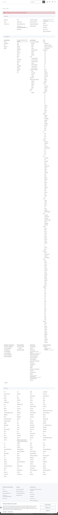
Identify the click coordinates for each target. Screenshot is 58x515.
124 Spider (46, 157)
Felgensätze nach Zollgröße (47, 349)
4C (44, 66)
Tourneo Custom (34, 61)
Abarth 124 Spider (47, 45)
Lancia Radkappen (7, 353)
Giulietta (46, 72)
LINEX (31, 442)
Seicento (46, 187)
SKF (17, 420)
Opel (44, 259)
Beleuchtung (32, 349)
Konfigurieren (47, 507)
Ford (31, 56)
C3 (44, 97)
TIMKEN (31, 463)
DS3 (45, 133)
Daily (32, 71)
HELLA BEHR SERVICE (21, 461)
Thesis (45, 241)
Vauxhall (18, 69)
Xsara (45, 112)
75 (44, 67)
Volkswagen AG (20, 404)
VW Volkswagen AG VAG (8, 412)
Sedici (45, 185)
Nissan (31, 398)
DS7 (45, 138)
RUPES (18, 410)
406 (45, 313)
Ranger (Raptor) (47, 211)
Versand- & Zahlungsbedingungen (21, 26)
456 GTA (45, 141)
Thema (45, 239)
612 (45, 149)
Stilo (45, 190)
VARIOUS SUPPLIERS (33, 455)
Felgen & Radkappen (34, 355)
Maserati (5, 46)
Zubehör (31, 380)
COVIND (5, 463)
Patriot (45, 221)
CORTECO (32, 414)
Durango (46, 123)
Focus (45, 205)
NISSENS (44, 457)
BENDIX (44, 465)
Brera (45, 69)
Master (32, 82)
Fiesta (45, 203)
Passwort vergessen (33, 19)
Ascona (45, 265)
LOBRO (18, 445)
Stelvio (45, 80)
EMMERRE (19, 416)
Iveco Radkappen (7, 351)
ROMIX (31, 449)
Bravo (45, 164)
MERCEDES (45, 461)
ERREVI (5, 423)
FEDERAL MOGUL (7, 420)
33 (44, 64)
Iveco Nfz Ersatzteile (34, 69)
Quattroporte (46, 257)
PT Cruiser (46, 85)
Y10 (45, 246)
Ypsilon (45, 247)
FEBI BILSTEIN (45, 418)
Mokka (45, 277)
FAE (4, 447)
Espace (45, 326)
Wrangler (46, 224)
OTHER (31, 447)
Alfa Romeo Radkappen (8, 346)
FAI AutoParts (19, 474)
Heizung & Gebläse (33, 357)
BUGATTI (44, 468)
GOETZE (44, 451)
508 (45, 319)
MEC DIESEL (32, 427)
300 (45, 84)
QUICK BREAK (32, 433)
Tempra (45, 192)
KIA (17, 57)
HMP (31, 472)
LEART (18, 427)
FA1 (4, 445)
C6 (44, 102)
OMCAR (44, 431)
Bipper (32, 45)
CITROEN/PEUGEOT (7, 449)
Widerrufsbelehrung (21, 23)
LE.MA (18, 425)
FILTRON (44, 420)
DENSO (18, 418)
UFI (43, 433)
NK (43, 453)
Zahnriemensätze (33, 378)
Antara (45, 262)
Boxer (32, 46)
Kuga (45, 208)
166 (45, 63)
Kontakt (44, 22)
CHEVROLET (45, 391)
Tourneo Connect (34, 58)
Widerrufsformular (33, 21)
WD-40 (18, 455)
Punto (45, 183)
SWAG (44, 472)
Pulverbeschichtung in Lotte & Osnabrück (48, 20)
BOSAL (5, 468)
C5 (44, 100)
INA (30, 439)
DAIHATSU (19, 49)
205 (45, 295)
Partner (32, 54)
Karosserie (32, 362)
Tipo (45, 193)
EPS (30, 418)
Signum (45, 280)
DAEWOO (19, 393)
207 (45, 298)
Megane (45, 334)
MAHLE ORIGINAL (46, 412)
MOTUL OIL (6, 474)
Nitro (45, 126)
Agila (45, 260)
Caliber (45, 116)
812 (45, 151)
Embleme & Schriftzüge (34, 354)
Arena (45, 263)
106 (45, 290)
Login (5, 21)
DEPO (5, 416)
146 (45, 53)
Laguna (45, 332)
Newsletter (45, 27)
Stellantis (31, 410)
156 (45, 58)
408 (45, 316)
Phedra (45, 237)
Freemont (46, 172)
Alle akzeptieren (48, 504)
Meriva (45, 275)
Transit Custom (34, 67)
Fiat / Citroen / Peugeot (34, 41)
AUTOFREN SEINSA (7, 418)
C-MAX (45, 201)
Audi (18, 42)
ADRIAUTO (19, 412)
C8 (44, 103)
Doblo (45, 170)
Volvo (18, 70)
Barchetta (46, 161)
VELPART (31, 437)
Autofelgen (45, 346)
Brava (45, 162)
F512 (45, 152)
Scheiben (31, 370)
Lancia (44, 226)
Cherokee (46, 214)
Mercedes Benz (46, 395)
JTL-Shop (52, 513)
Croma (45, 169)
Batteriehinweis (33, 25)
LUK (4, 427)
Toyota (18, 67)
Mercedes (32, 77)
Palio (45, 180)
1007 (45, 288)
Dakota (45, 121)
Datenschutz (10, 511)
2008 (45, 293)
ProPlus (31, 400)
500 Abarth (46, 43)
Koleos (45, 330)
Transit (32, 63)
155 (45, 56)
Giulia (45, 71)
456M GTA (46, 143)
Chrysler (44, 82)
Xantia (45, 110)
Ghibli (45, 252)
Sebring (45, 87)
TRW (44, 402)
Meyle (5, 398)
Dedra (45, 228)
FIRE (18, 423)
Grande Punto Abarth (48, 46)
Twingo (45, 340)
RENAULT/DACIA (46, 455)
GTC (45, 154)
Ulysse (45, 195)
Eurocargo (33, 72)
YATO (18, 468)
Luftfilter (31, 365)
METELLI (5, 461)
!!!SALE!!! (6, 382)
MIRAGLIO (45, 427)
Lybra (45, 234)
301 (45, 303)
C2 (44, 95)
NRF (4, 451)
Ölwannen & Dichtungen (34, 369)
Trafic (32, 85)
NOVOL (5, 476)
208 (45, 299)
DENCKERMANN (33, 453)
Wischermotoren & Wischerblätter (33, 376)
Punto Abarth (46, 48)
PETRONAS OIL (20, 465)
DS (43, 131)
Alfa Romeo (6, 43)
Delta (45, 229)
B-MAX (45, 200)
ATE (17, 391)
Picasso (45, 107)
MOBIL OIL (32, 429)
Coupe (45, 167)
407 (45, 314)
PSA (43, 408)
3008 (45, 301)
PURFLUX (5, 472)
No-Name (19, 408)
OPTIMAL (31, 459)
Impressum (5, 511)
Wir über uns (6, 23)
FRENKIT (18, 442)
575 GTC (45, 146)
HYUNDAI (45, 393)
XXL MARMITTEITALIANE (47, 437)
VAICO (44, 463)
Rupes (5, 48)
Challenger (46, 118)
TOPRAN (18, 447)
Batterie (31, 348)
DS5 (45, 136)
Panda (45, 182)
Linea (45, 175)
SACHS (5, 459)
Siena (45, 188)
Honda (18, 51)
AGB (18, 19)
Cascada (46, 268)
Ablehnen (48, 510)
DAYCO (44, 404)
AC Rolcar (32, 404)
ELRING (44, 439)
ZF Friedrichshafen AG (8, 465)
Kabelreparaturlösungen (34, 360)
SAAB (44, 400)
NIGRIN (18, 457)
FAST (5, 406)
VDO (18, 463)
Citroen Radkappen (7, 348)
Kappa (45, 232)
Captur (45, 322)
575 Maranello (47, 147)
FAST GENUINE (7, 429)
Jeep (44, 213)
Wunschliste (45, 25)
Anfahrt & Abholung (47, 31)
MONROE (45, 429)
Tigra (45, 281)
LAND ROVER (32, 395)
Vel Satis (46, 342)
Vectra (45, 283)
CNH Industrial (7, 393)
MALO (18, 429)
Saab (18, 64)
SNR (5, 433)
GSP (4, 455)
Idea (45, 174)
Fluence (45, 327)
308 (45, 308)
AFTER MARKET (33, 412)
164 (45, 61)
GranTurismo (46, 254)
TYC (43, 447)
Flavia (45, 231)
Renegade (46, 223)
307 (45, 306)
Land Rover (19, 59)
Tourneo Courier (34, 59)
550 (45, 144)
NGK (31, 431)
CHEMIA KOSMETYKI (47, 470)
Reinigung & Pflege (20, 349)
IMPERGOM (6, 425)
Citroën (44, 92)
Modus (45, 335)
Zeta (45, 249)
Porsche (18, 60)
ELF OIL (5, 439)
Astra (45, 267)
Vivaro (32, 87)
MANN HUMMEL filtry (47, 449)
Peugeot (44, 286)
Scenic (45, 337)
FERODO (31, 423)
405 (45, 311)
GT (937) (45, 74)
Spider (45, 79)
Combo (45, 270)
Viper (45, 129)
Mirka (18, 398)
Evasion (45, 105)
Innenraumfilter (33, 359)
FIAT (18, 431)
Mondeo (45, 210)
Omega (45, 278)
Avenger (45, 115)
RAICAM (44, 474)
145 (45, 51)
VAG (4, 404)
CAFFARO (31, 420)
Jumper (32, 51)
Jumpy (32, 53)
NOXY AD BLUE (33, 465)
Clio (45, 324)
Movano (32, 84)
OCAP (5, 431)
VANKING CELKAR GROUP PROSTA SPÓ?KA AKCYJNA (22, 440)
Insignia (45, 273)
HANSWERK (32, 425)
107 (45, 291)
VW (17, 72)
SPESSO (18, 433)
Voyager (45, 90)
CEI (4, 442)
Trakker (32, 76)
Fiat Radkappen (7, 349)
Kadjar (45, 329)
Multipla (46, 179)
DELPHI (44, 414)
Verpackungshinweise (34, 23)
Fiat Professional (34, 49)
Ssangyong (19, 65)
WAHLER (31, 474)
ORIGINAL (32, 461)
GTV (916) (46, 76)
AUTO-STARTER (33, 451)
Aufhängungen (33, 346)
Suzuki (18, 402)
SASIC (31, 445)
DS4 (45, 134)
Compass (46, 218)
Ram (45, 128)
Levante (45, 255)
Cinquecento (46, 165)
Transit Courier (34, 66)
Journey (45, 125)
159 (45, 59)
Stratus (45, 89)
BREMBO (5, 414)
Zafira (45, 285)
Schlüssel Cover (33, 372)
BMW (18, 44)
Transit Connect (34, 64)
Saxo (45, 108)
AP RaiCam (32, 416)
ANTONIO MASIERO (20, 451)
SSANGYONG (6, 402)
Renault (44, 321)
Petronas (20, 348)
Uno (45, 196)
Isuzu (18, 54)
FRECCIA (44, 423)
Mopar (5, 408)
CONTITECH (32, 468)
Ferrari (44, 139)
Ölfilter (31, 367)
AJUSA (18, 453)
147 (45, 54)
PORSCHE (19, 400)
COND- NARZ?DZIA (33, 470)
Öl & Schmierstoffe (20, 346)
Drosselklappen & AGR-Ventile (34, 352)
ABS (43, 442)
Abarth (5, 41)
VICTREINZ (19, 435)
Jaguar (18, 56)
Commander (46, 216)
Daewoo (18, 47)
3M (4, 391)
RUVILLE (18, 459)
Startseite (6, 19)
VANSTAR (31, 435)
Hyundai (18, 52)
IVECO (5, 395)
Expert (32, 48)
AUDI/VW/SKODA (20, 449)
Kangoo (32, 80)
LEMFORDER (6, 453)
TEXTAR (18, 472)
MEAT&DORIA (19, 470)
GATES (44, 459)
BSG (4, 470)
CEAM (44, 416)
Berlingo (32, 43)
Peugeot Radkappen (8, 356)
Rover (18, 62)
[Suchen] (43, 2)
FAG (4, 457)
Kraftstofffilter (32, 364)
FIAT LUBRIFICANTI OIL (47, 425)
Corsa (45, 272)
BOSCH (18, 414)
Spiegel (31, 373)
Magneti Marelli (33, 406)
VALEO (18, 437)
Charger (45, 120)
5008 (45, 317)
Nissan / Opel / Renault (34, 79)
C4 (44, 98)
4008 (45, 309)
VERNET (44, 435)
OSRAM (32, 92)
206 (45, 296)
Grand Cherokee (47, 219)
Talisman (46, 339)
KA (44, 206)
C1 (44, 94)
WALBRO (5, 437)
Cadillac (18, 46)
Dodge (44, 113)
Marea (45, 177)
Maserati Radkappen (8, 354)
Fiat (4, 45)
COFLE (44, 445)
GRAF (5, 435)
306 (45, 304)
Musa (45, 236)
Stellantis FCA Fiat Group (47, 410)
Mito (45, 77)
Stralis (32, 74)
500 (45, 159)
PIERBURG (32, 457)
